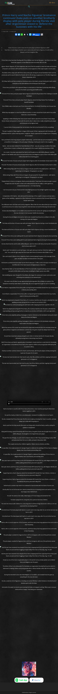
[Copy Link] (41, 34)
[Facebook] (16, 34)
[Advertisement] (29, 40)
